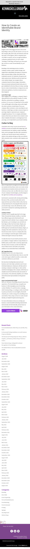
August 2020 (5, 457)
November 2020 (6, 450)
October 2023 (5, 399)
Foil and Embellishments (8, 500)
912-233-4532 (10, 526)
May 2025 (4, 369)
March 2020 (4, 470)
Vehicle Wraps (5, 515)
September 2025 (6, 364)
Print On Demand (6, 505)
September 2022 (6, 422)
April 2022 (4, 427)
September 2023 (6, 402)
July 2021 (4, 437)
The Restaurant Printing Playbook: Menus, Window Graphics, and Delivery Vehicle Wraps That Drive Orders (14, 338)
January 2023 (5, 419)
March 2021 (4, 442)
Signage (4, 510)
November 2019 (6, 480)
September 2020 (6, 455)
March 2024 (4, 386)
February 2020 (5, 473)
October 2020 (5, 452)
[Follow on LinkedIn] (15, 531)
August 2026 (5, 356)
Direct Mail (4, 495)
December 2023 (6, 394)
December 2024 (6, 376)
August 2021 (5, 435)
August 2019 (5, 485)
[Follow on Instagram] (18, 531)
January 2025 (5, 374)
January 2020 (5, 475)
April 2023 (4, 412)
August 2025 (5, 366)
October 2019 (5, 483)
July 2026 (4, 359)
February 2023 (5, 417)
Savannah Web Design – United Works (16, 545)
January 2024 (5, 392)
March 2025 (4, 371)
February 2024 (5, 389)
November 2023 (6, 397)
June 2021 (4, 440)
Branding (4, 492)
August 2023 (5, 404)
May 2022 (4, 424)
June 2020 (4, 462)
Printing (4, 507)
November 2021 (6, 432)
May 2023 (4, 409)
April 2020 (4, 468)
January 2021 (5, 445)
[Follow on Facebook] (11, 531)
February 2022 (5, 430)
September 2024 (6, 379)
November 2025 (6, 361)
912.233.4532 (23, 16)
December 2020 (6, 447)
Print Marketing (5, 502)
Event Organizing (6, 497)
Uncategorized (5, 512)
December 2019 (6, 478)
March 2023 (4, 414)
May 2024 (4, 384)
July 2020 (4, 460)
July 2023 (4, 407)
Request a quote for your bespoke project (14, 2)
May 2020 (4, 465)
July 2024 (4, 381)
